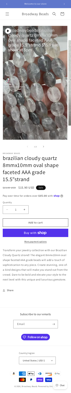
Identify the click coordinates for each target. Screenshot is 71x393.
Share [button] (10, 290)
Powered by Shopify (47, 386)
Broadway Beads (30, 386)
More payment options (35, 241)
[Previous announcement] (7, 4)
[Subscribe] (54, 324)
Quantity (7, 202)
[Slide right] (44, 147)
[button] (7, 14)
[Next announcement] (64, 4)
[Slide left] (27, 147)
